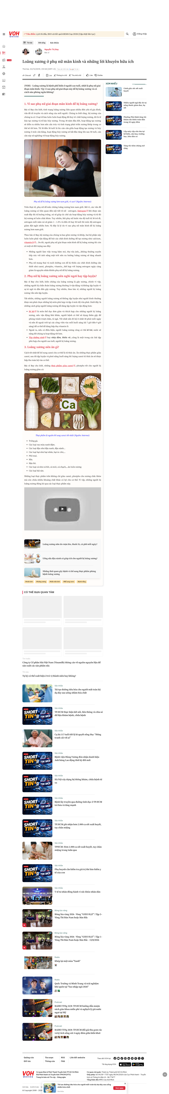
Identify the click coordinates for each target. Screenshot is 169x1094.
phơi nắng (82, 581)
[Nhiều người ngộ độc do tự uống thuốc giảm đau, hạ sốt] (114, 106)
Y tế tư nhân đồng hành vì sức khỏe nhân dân (77, 891)
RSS (63, 1057)
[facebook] (39, 75)
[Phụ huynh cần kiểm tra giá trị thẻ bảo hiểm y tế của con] (37, 873)
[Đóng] (125, 1083)
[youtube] (118, 1058)
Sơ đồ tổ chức (34, 1087)
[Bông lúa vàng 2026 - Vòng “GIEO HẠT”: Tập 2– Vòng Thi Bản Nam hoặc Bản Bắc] (37, 918)
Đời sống (41, 43)
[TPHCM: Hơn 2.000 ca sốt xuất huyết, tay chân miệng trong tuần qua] (37, 851)
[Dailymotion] (142, 1058)
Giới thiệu (25, 1087)
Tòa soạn (49, 1057)
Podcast (58, 1002)
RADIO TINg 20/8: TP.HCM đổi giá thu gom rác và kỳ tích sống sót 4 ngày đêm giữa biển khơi (78, 1031)
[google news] (132, 1058)
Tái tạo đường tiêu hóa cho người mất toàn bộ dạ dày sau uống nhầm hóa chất (78, 691)
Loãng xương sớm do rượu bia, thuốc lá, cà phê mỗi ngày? (70, 544)
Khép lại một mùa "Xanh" (67, 961)
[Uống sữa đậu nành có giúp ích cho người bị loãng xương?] (32, 558)
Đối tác (27, 1061)
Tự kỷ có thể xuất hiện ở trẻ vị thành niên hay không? (49, 675)
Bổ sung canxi (69, 581)
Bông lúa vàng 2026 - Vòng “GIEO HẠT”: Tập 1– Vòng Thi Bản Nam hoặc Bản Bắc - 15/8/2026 (78, 938)
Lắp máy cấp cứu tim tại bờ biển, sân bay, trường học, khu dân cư (134, 134)
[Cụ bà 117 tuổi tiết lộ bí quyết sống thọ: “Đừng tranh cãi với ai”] (37, 738)
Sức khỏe (54, 43)
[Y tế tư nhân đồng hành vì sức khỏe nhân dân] (37, 896)
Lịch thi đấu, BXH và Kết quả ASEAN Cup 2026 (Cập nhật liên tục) (65, 34)
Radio (57, 957)
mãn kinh (30, 581)
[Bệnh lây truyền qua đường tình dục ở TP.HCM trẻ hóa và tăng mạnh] (37, 806)
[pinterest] (125, 1058)
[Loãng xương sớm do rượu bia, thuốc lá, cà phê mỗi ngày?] (32, 544)
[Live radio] (13, 60)
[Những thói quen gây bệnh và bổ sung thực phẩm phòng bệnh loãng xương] (32, 572)
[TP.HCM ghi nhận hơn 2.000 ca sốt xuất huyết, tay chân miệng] (37, 828)
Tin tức (29, 43)
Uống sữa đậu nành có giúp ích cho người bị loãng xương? (70, 558)
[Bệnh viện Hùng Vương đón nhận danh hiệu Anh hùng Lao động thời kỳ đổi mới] (37, 761)
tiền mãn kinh (55, 581)
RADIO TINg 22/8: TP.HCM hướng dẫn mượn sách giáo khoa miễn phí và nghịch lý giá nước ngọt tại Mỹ (78, 1009)
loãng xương (41, 581)
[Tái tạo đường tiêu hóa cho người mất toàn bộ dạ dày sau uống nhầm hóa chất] (37, 693)
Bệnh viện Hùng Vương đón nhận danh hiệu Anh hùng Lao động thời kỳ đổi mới (77, 758)
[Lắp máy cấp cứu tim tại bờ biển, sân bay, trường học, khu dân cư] (114, 135)
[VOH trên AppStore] (125, 1064)
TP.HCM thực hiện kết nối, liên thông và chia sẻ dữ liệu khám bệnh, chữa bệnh (79, 713)
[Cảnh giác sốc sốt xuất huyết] (114, 92)
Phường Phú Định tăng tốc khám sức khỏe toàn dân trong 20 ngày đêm (135, 119)
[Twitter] (139, 1058)
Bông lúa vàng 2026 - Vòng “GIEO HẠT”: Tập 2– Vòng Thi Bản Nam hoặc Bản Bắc (78, 916)
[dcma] (135, 1058)
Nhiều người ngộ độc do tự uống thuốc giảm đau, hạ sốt (135, 105)
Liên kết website (77, 1057)
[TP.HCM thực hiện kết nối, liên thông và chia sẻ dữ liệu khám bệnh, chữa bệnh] (37, 716)
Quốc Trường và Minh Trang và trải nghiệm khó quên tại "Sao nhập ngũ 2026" (77, 985)
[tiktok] (121, 1058)
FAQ (63, 1061)
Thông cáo (50, 1061)
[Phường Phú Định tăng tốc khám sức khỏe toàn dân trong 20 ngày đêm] (114, 120)
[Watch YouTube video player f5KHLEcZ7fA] (63, 509)
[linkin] (128, 1058)
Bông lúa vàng (61, 910)
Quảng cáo (29, 1057)
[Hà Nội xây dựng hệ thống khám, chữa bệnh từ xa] (37, 783)
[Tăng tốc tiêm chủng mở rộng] (114, 149)
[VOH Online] (28, 1074)
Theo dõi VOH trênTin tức (68, 69)
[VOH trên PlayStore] (138, 1064)
